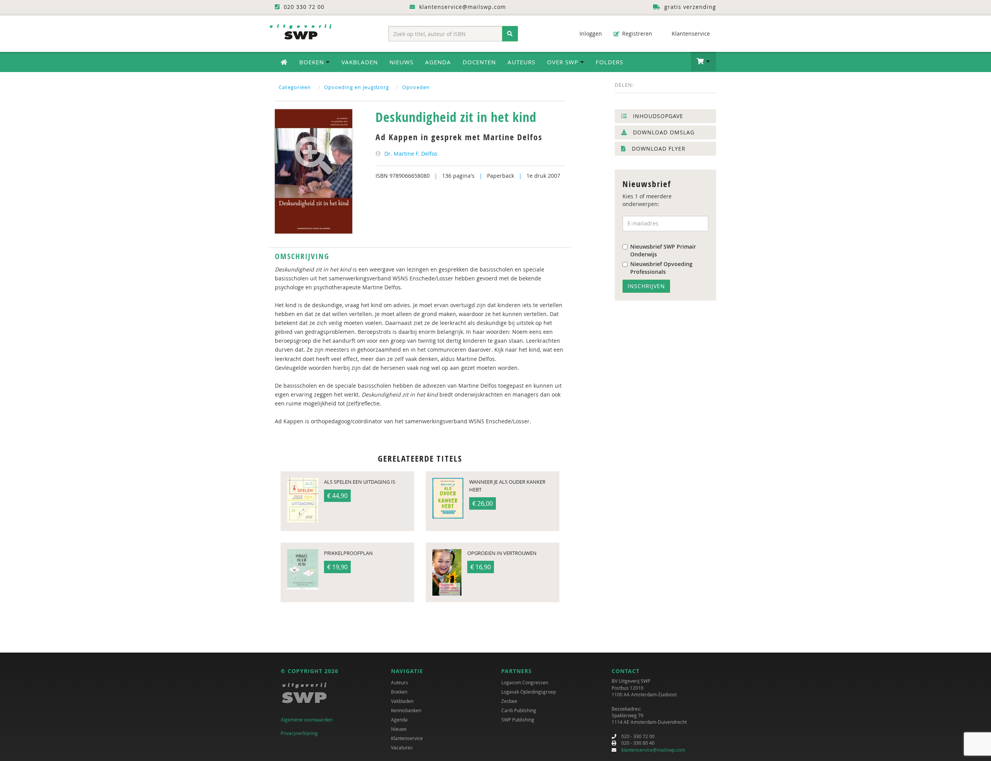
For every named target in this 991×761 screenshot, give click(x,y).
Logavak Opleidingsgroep (528, 692)
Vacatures (402, 747)
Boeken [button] (312, 62)
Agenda (438, 62)
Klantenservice (690, 33)
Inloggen (590, 33)
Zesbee (509, 701)
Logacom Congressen (524, 682)
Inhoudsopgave (657, 116)
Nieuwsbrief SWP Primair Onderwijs (663, 250)
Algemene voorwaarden (307, 719)
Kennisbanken (406, 710)
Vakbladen (359, 62)
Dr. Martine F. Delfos (410, 153)
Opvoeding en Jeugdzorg (356, 87)
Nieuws (401, 62)
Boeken (399, 692)
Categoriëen (295, 87)
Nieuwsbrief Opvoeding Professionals (661, 267)
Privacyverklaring (299, 733)
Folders (609, 62)
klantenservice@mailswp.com (653, 750)
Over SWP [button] (563, 62)
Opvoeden (416, 87)
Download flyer (658, 148)
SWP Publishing (517, 719)
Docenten (479, 62)
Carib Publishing (518, 710)
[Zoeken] (510, 33)
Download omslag (662, 132)
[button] (703, 61)
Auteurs (521, 62)
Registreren (636, 33)
